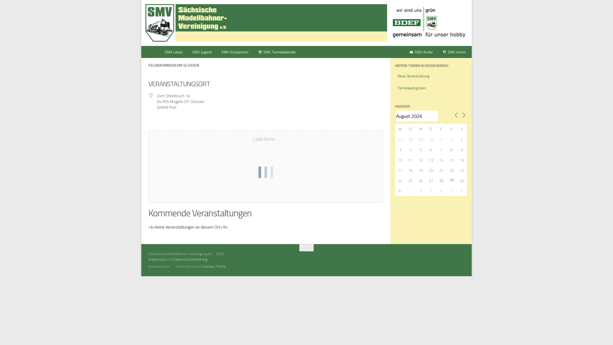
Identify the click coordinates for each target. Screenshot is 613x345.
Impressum (157, 259)
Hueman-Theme (214, 266)
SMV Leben (174, 52)
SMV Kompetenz (235, 52)
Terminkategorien (411, 88)
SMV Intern (457, 52)
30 (462, 181)
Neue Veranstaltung (413, 76)
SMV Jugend (202, 52)
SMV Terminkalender (279, 52)
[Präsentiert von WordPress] (171, 266)
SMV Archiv (424, 52)
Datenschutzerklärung (190, 259)
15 (451, 160)
